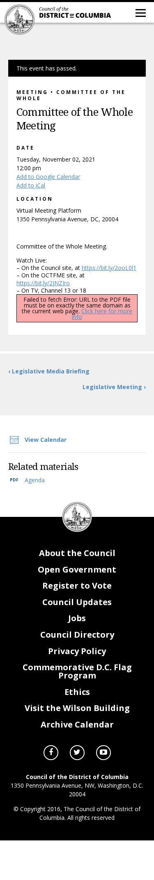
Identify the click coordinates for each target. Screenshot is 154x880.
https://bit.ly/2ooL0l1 (109, 268)
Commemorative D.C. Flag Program (77, 671)
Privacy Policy (77, 651)
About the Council (77, 553)
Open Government (77, 569)
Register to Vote (77, 585)
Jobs (77, 618)
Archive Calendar (77, 724)
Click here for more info (102, 314)
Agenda (35, 480)
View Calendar (46, 440)
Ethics (77, 691)
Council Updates (77, 602)
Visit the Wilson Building (77, 707)
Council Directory (77, 634)
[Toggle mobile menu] (140, 12)
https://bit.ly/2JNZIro (43, 283)
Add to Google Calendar (48, 177)
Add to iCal (30, 185)
